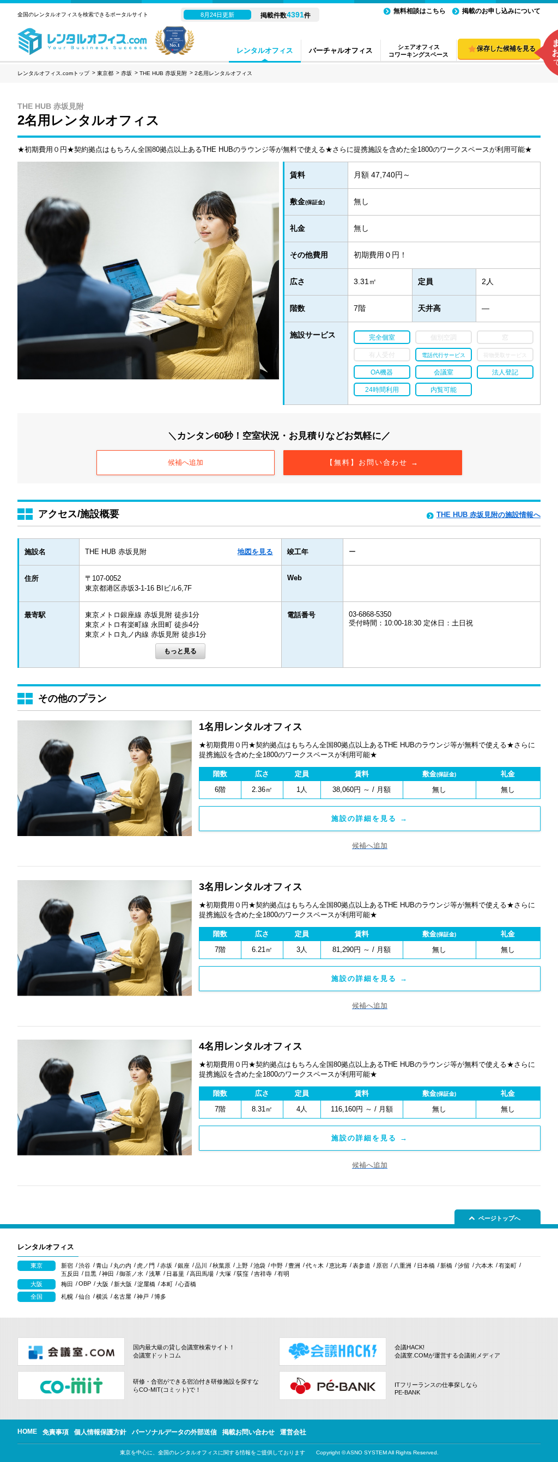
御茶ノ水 (131, 1273)
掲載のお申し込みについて (501, 11)
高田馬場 (202, 1273)
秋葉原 (222, 1265)
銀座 (184, 1265)
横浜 (102, 1296)
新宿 (67, 1265)
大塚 (225, 1273)
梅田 (67, 1284)
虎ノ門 (146, 1265)
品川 (201, 1265)
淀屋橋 (146, 1284)
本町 (167, 1284)
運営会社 (293, 1432)
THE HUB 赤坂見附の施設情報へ (488, 515)
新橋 (446, 1265)
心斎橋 (187, 1284)
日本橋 (426, 1265)
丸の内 (122, 1265)
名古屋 (122, 1296)
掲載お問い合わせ (248, 1432)
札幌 (67, 1296)
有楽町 (508, 1265)
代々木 (315, 1265)
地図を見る (255, 552)
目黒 (90, 1273)
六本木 (484, 1265)
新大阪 (123, 1284)
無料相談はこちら (419, 11)
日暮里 (175, 1273)
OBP (84, 1283)
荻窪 (242, 1273)
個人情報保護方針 (100, 1432)
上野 (242, 1265)
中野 (277, 1265)
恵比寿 (338, 1265)
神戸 (143, 1296)
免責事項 (56, 1432)
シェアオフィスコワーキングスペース (418, 51)
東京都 (105, 73)
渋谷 (84, 1265)
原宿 (382, 1265)
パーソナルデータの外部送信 (174, 1432)
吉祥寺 (263, 1273)
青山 (102, 1265)
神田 (108, 1273)
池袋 (259, 1265)
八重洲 (402, 1265)
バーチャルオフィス (341, 50)
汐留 (464, 1265)
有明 (283, 1273)
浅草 (155, 1273)
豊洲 (294, 1265)
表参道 (362, 1265)
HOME (27, 1431)
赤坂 (126, 73)
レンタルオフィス (264, 50)
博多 (160, 1296)
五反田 (70, 1273)
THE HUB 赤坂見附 (163, 73)
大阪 (102, 1284)
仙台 (84, 1296)
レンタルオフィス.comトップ (53, 73)
